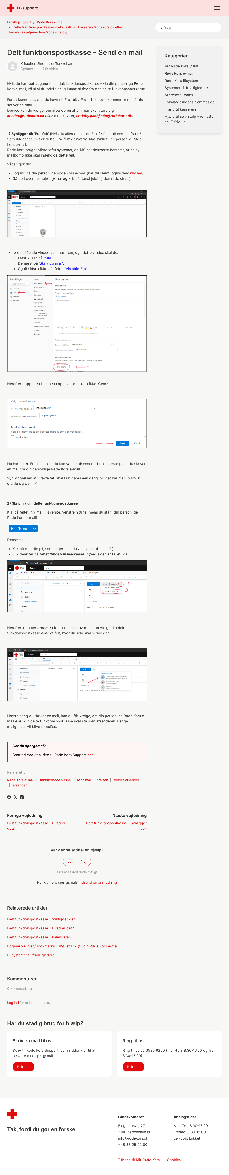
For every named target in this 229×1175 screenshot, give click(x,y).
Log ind (13, 1003)
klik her (135, 173)
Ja (70, 861)
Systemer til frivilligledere (186, 87)
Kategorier (176, 56)
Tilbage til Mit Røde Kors (139, 1160)
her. (91, 755)
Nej (83, 861)
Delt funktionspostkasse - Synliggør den (41, 919)
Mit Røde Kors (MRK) (182, 66)
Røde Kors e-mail (50, 22)
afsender (20, 785)
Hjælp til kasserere (180, 109)
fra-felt (102, 780)
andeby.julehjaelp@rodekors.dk (104, 115)
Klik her (23, 1066)
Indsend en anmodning (98, 882)
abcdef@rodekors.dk (25, 115)
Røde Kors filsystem (181, 80)
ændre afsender (126, 780)
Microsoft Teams (179, 95)
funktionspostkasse (55, 780)
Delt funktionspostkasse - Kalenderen (39, 937)
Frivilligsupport (19, 22)
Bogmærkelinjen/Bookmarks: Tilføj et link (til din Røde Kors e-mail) (63, 946)
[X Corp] (15, 797)
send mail (84, 780)
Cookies (174, 1160)
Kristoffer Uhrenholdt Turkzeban (46, 63)
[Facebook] (9, 797)
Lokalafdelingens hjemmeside (189, 102)
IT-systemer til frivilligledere (30, 955)
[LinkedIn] (22, 797)
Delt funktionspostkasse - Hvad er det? (40, 928)
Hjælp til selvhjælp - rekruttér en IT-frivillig (190, 119)
